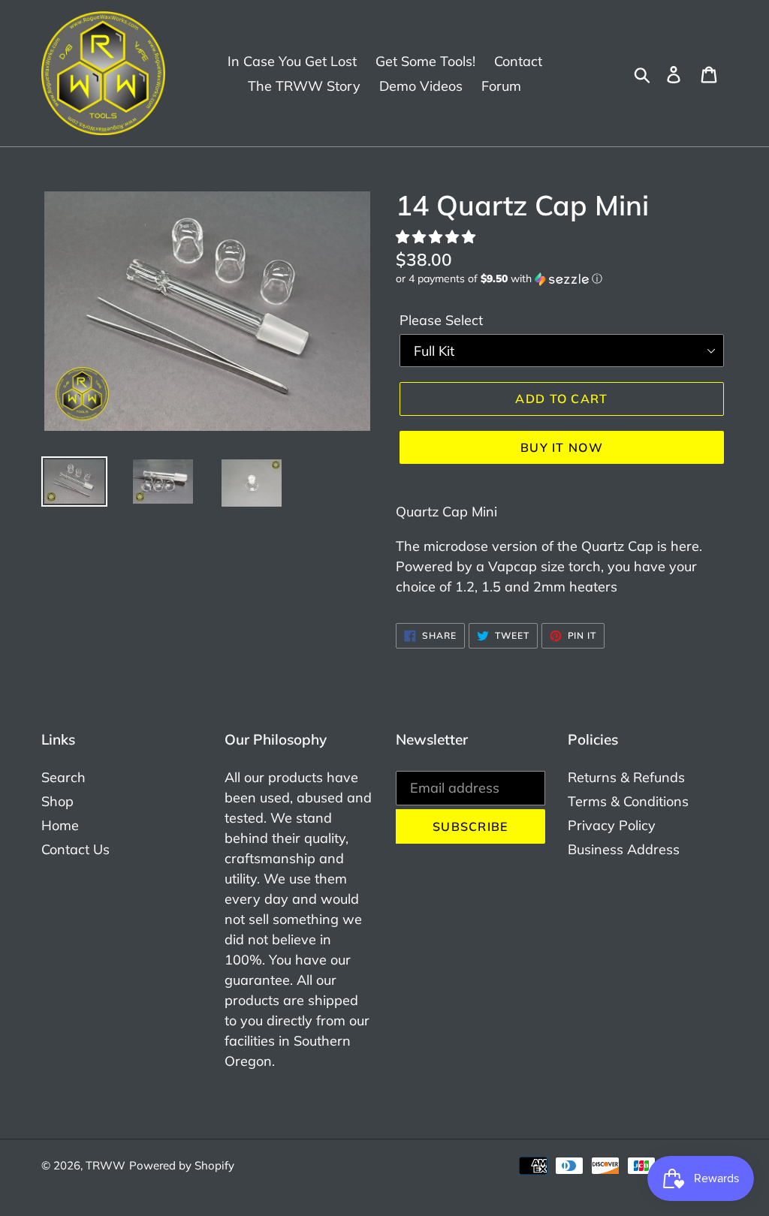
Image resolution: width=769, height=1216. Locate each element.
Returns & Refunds (626, 777)
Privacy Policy (612, 825)
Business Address (624, 849)
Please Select (441, 320)
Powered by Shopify (181, 1165)
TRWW (105, 1165)
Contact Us (75, 849)
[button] (437, 236)
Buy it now (561, 447)
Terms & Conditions (628, 801)
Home (60, 825)
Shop (57, 801)
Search (63, 777)
